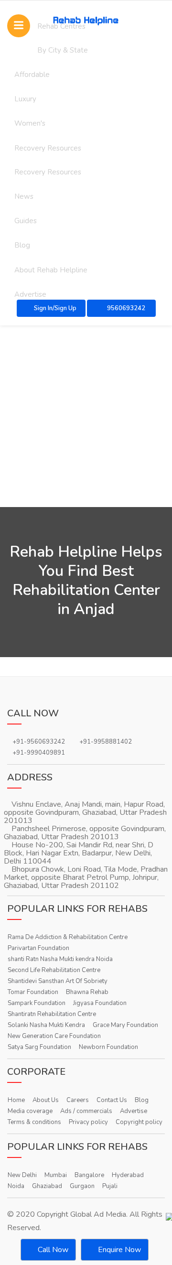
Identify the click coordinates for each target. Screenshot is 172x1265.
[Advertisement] (86, 416)
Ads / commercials (86, 1111)
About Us (45, 1100)
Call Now (52, 1249)
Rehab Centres (61, 26)
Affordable (32, 74)
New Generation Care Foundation (54, 1036)
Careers (77, 1100)
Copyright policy (139, 1122)
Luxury (25, 99)
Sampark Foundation (36, 1003)
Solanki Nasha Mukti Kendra (46, 1025)
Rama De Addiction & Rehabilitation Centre (68, 937)
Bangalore (89, 1175)
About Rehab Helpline (50, 270)
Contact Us (112, 1100)
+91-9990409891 (38, 752)
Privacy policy (88, 1122)
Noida (16, 1186)
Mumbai (55, 1175)
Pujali (110, 1186)
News (23, 196)
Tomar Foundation (33, 992)
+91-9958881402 (105, 741)
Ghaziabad (47, 1186)
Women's (29, 123)
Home (16, 1100)
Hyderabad (128, 1175)
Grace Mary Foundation (125, 1025)
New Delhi (22, 1175)
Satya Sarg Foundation (39, 1047)
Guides (25, 221)
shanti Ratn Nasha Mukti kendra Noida (60, 959)
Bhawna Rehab (87, 992)
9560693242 (125, 308)
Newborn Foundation (108, 1047)
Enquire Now (118, 1249)
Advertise (133, 1111)
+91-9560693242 (38, 741)
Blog (22, 245)
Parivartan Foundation (38, 948)
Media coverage (30, 1111)
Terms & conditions (34, 1122)
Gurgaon (82, 1186)
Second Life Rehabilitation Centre (54, 970)
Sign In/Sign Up (55, 308)
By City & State (62, 50)
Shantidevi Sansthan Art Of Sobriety (58, 981)
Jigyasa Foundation (100, 1003)
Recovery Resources (47, 148)
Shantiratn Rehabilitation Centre (52, 1014)
